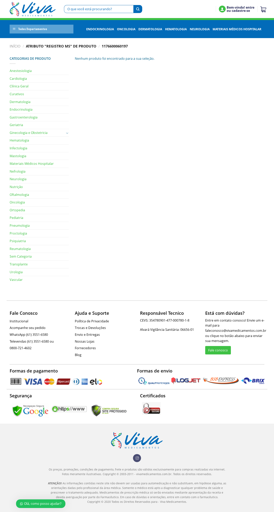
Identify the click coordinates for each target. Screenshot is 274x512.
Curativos (17, 94)
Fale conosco (218, 350)
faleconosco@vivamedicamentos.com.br (235, 330)
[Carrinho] (262, 9)
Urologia (16, 272)
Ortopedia (17, 210)
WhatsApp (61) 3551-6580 (29, 334)
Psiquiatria (18, 241)
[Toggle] (67, 133)
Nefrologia (17, 171)
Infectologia (18, 148)
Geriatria (16, 125)
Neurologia (200, 29)
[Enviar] (137, 9)
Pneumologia (20, 225)
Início (15, 46)
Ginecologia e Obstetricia (29, 133)
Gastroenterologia (24, 117)
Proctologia (18, 233)
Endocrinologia (100, 29)
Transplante (19, 264)
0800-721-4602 (20, 348)
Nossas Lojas (84, 341)
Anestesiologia (21, 71)
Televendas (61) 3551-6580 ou (32, 341)
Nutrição (16, 187)
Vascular (16, 279)
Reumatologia (20, 249)
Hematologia (176, 29)
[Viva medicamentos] (33, 9)
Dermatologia (150, 29)
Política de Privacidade (92, 321)
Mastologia (18, 156)
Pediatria (16, 218)
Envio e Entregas (87, 334)
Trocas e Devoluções (90, 328)
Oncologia (126, 29)
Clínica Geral (19, 86)
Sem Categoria (21, 256)
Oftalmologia (19, 194)
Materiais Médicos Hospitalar (237, 29)
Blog (78, 355)
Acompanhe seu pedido (28, 328)
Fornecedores (85, 348)
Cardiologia (18, 78)
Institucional (19, 321)
